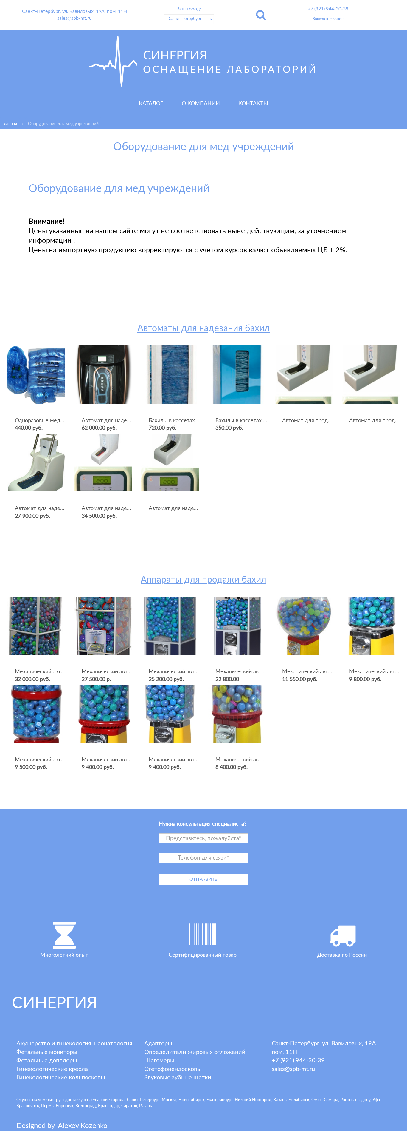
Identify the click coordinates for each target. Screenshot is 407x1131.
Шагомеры (159, 1061)
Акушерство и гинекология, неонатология (74, 1044)
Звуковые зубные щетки (177, 1078)
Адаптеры (158, 1044)
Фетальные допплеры (46, 1061)
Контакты (253, 103)
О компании (201, 103)
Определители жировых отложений (195, 1052)
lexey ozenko (83, 1126)
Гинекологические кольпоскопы (60, 1078)
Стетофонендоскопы (172, 1069)
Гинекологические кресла (52, 1069)
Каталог (151, 103)
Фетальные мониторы (46, 1052)
